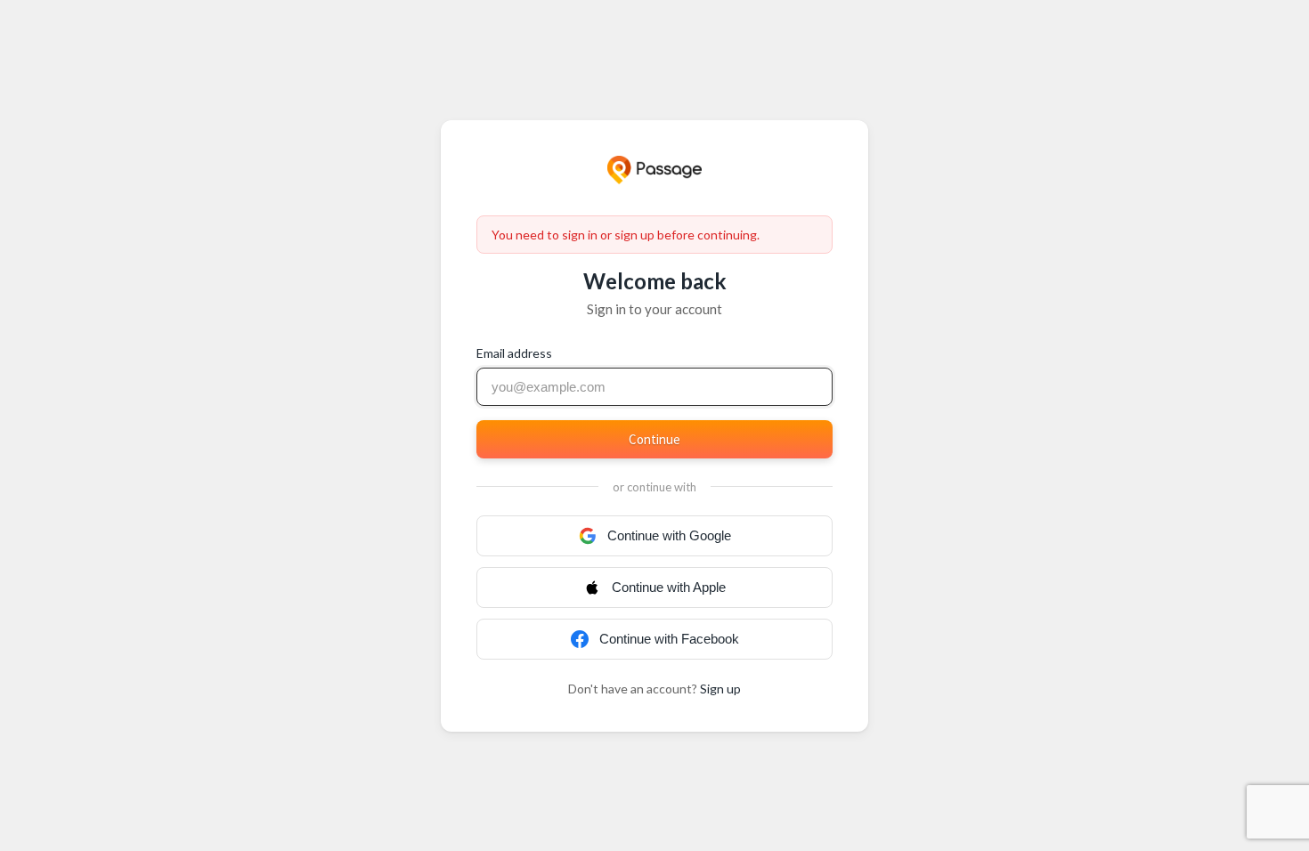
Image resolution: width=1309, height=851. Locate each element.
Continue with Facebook (669, 638)
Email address (514, 353)
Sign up (720, 688)
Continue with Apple (669, 587)
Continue (654, 439)
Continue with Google (669, 535)
